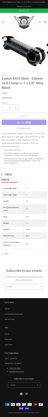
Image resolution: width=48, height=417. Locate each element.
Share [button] (6, 254)
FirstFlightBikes (18, 412)
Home (7, 334)
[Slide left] (18, 71)
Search (7, 309)
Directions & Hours (16, 371)
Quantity (5, 103)
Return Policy (10, 319)
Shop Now (8, 339)
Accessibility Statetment (14, 314)
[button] (2, 22)
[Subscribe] (40, 286)
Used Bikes (9, 345)
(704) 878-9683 (14, 368)
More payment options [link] (24, 128)
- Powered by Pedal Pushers (31, 412)
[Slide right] (29, 71)
